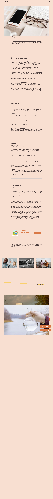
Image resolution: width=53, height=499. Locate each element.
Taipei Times (29, 220)
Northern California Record (17, 198)
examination (22, 128)
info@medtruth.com (44, 330)
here (19, 131)
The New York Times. (24, 77)
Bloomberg (13, 149)
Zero (39, 336)
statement (25, 153)
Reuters (13, 169)
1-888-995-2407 (44, 326)
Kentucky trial (22, 115)
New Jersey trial (15, 109)
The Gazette (24, 82)
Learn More (37, 232)
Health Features (7, 282)
